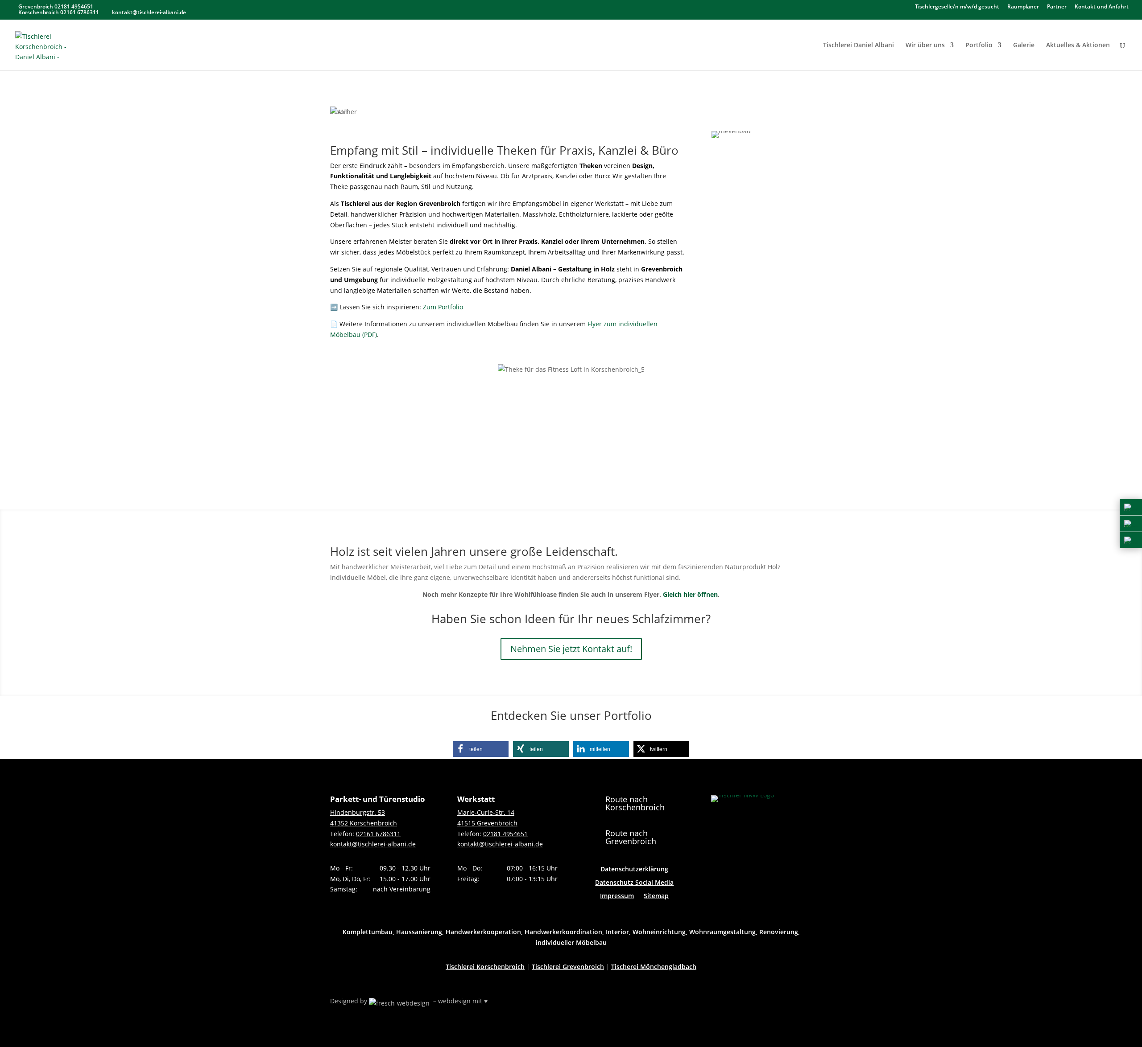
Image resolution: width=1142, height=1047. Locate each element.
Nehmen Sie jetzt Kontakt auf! (571, 649)
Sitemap (656, 896)
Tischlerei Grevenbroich (568, 966)
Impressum (617, 896)
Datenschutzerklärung (634, 869)
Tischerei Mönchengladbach (653, 966)
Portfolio (979, 45)
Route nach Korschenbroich (635, 803)
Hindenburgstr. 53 (357, 812)
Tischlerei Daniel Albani (858, 45)
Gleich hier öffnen (690, 594)
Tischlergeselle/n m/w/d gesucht (957, 7)
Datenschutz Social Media (634, 883)
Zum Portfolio (443, 307)
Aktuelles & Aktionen (1078, 45)
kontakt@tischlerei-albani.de (373, 844)
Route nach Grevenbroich (630, 837)
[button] (481, 749)
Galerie (1023, 45)
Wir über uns (925, 45)
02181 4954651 (505, 833)
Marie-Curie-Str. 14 (485, 812)
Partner (1057, 7)
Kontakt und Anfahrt (1102, 7)
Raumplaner (1023, 7)
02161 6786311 (378, 833)
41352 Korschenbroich (363, 823)
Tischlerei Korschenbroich (485, 966)
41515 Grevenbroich (487, 823)
